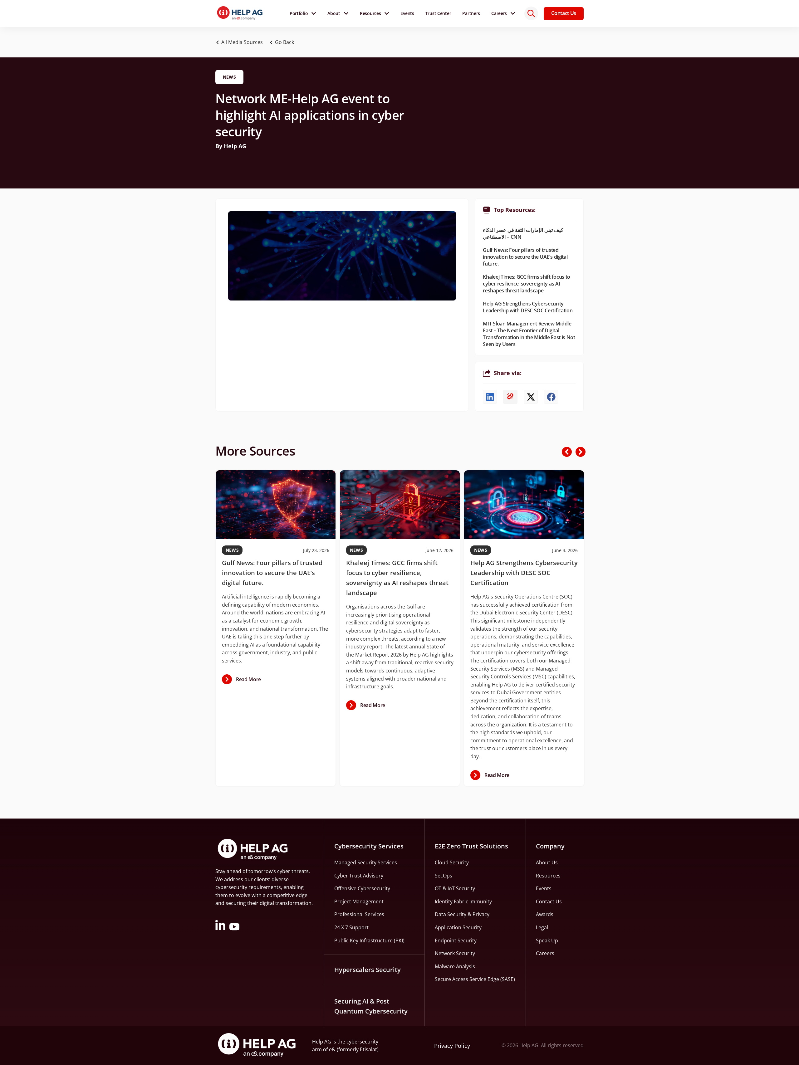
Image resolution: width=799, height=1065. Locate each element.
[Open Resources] (386, 13)
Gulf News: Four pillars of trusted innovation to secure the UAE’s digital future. (525, 257)
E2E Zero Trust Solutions (471, 846)
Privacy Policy (452, 1045)
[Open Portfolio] (313, 13)
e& (332, 1049)
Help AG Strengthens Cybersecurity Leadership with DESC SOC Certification (527, 307)
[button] (283, 42)
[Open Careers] (512, 13)
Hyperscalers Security (367, 969)
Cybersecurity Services (369, 846)
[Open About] (346, 13)
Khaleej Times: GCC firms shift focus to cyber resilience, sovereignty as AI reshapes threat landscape (526, 283)
